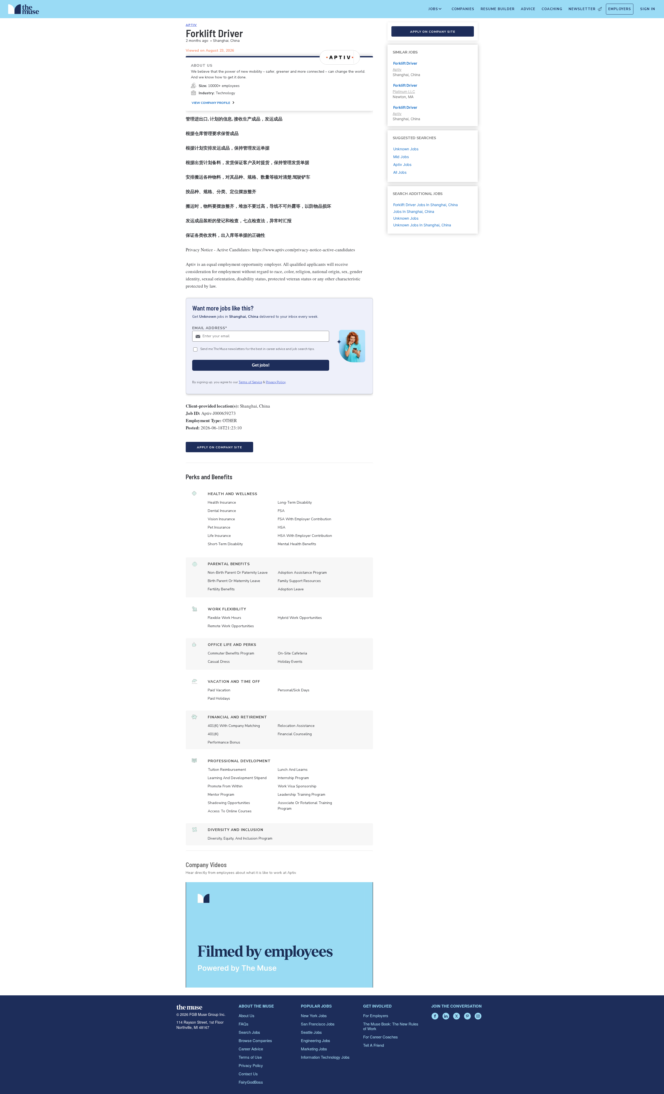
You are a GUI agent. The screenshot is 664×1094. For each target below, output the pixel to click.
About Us (246, 1015)
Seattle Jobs (311, 1032)
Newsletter (582, 9)
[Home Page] (23, 10)
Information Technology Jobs (325, 1057)
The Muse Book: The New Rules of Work (390, 1026)
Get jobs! (260, 365)
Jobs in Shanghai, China (413, 211)
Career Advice (251, 1048)
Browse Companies (255, 1040)
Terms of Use (250, 1057)
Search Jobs (249, 1032)
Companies (463, 9)
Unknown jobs (405, 149)
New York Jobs (314, 1015)
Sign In (647, 9)
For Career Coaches (380, 1036)
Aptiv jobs (402, 164)
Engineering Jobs (315, 1040)
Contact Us (248, 1073)
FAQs (243, 1024)
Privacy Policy (276, 382)
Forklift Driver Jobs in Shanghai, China (425, 204)
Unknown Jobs (405, 218)
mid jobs (401, 156)
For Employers (375, 1015)
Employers (619, 9)
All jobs (399, 172)
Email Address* (209, 328)
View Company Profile (211, 103)
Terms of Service (250, 382)
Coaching (552, 9)
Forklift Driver (405, 63)
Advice (528, 9)
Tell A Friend (373, 1045)
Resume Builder (498, 9)
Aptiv (191, 25)
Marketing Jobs (314, 1048)
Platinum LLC (404, 91)
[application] (279, 935)
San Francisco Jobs (318, 1024)
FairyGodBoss (251, 1082)
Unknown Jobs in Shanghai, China (422, 225)
